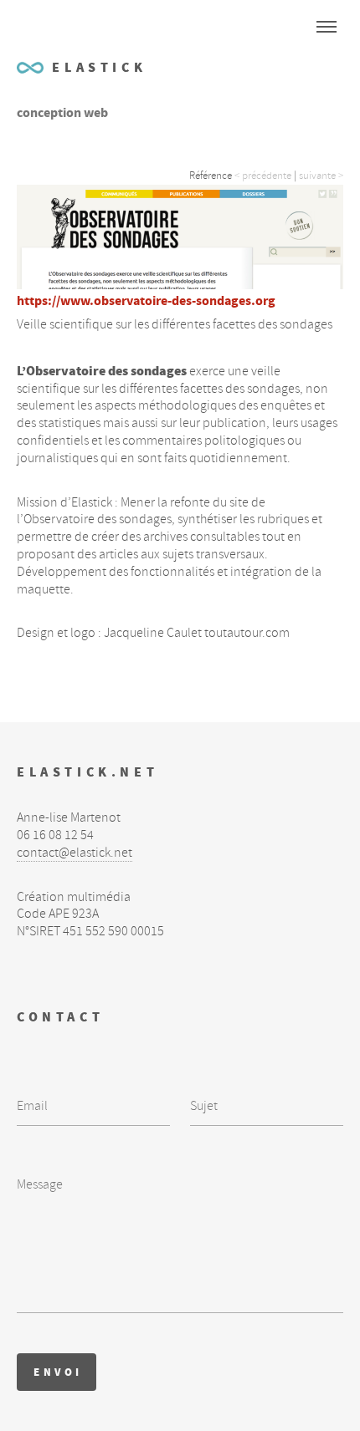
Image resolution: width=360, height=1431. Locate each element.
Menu (326, 27)
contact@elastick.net (74, 852)
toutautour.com (247, 632)
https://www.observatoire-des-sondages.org (146, 300)
